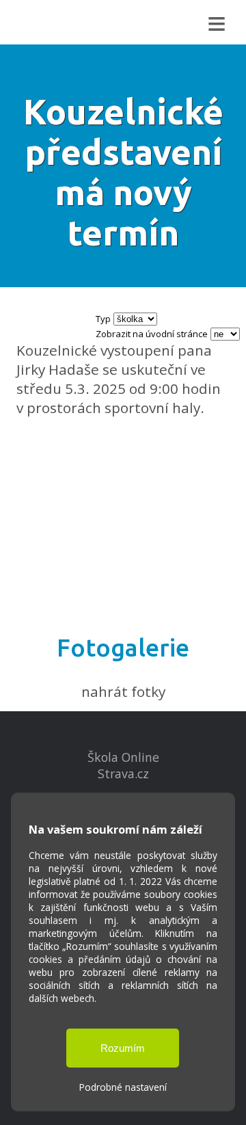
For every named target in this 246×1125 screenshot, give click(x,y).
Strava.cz (123, 773)
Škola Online (123, 757)
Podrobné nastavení (123, 1087)
